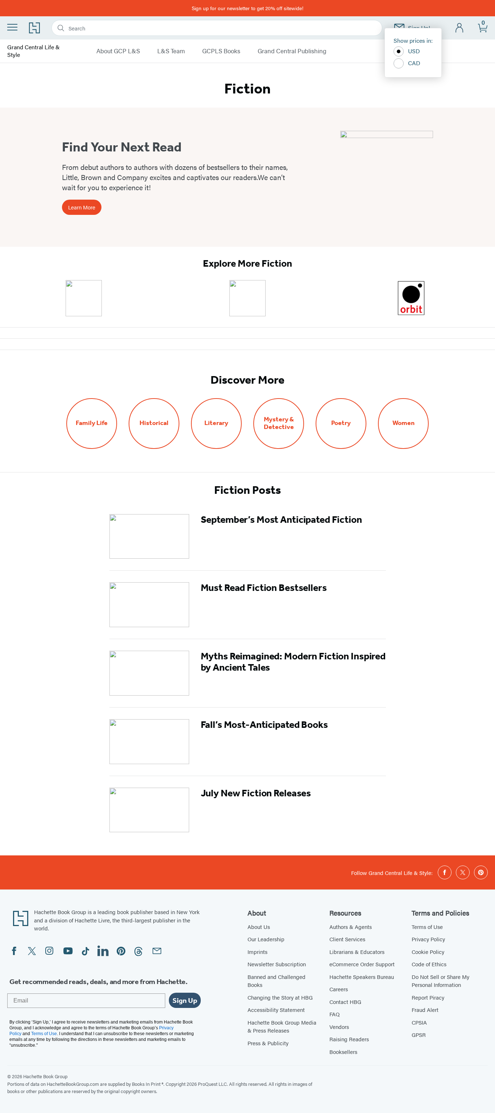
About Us (259, 926)
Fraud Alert (425, 1009)
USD (414, 51)
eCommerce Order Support (362, 964)
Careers (338, 989)
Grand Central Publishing (292, 51)
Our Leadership (266, 939)
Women (403, 423)
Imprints (257, 951)
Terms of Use (427, 926)
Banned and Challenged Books (276, 981)
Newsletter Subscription (277, 964)
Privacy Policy (428, 939)
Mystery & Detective (279, 423)
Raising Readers (349, 1039)
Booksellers (343, 1051)
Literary (216, 423)
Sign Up (184, 1000)
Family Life (92, 423)
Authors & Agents (350, 926)
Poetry (341, 423)
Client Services (347, 939)
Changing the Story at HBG (280, 997)
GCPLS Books (221, 51)
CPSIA (419, 1022)
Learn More (81, 207)
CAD (414, 63)
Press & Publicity (268, 1043)
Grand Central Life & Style (33, 51)
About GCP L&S (118, 51)
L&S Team (171, 51)
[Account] (459, 28)
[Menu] (12, 27)
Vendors (339, 1026)
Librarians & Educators (356, 951)
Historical (154, 423)
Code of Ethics (429, 964)
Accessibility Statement (276, 1009)
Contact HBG (345, 1001)
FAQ (334, 1014)
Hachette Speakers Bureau (361, 976)
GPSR (419, 1034)
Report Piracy (428, 997)
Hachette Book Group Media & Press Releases (282, 1026)
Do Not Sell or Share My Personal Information (440, 981)
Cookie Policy (428, 951)
